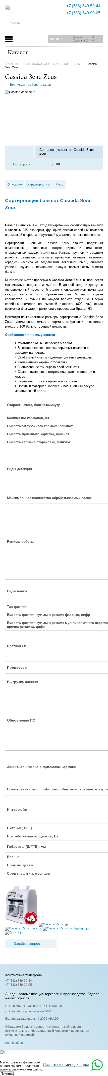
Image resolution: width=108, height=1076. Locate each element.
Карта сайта (14, 1043)
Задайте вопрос (27, 944)
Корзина (56, 39)
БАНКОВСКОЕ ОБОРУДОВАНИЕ (46, 64)
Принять (7, 1073)
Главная (12, 64)
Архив (78, 64)
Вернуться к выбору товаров (30, 84)
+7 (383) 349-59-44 (83, 6)
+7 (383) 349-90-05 (83, 13)
